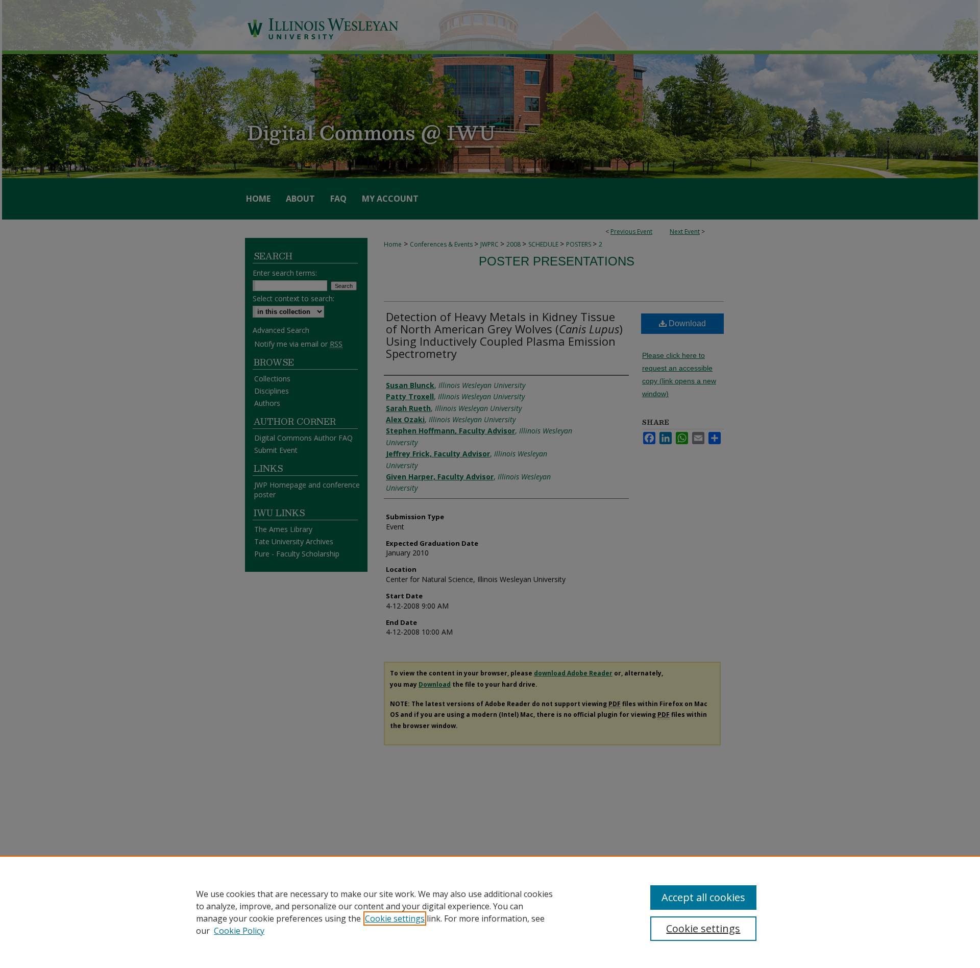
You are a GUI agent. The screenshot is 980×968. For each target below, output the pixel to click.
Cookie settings (395, 918)
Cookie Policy (239, 930)
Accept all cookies (703, 897)
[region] (490, 912)
